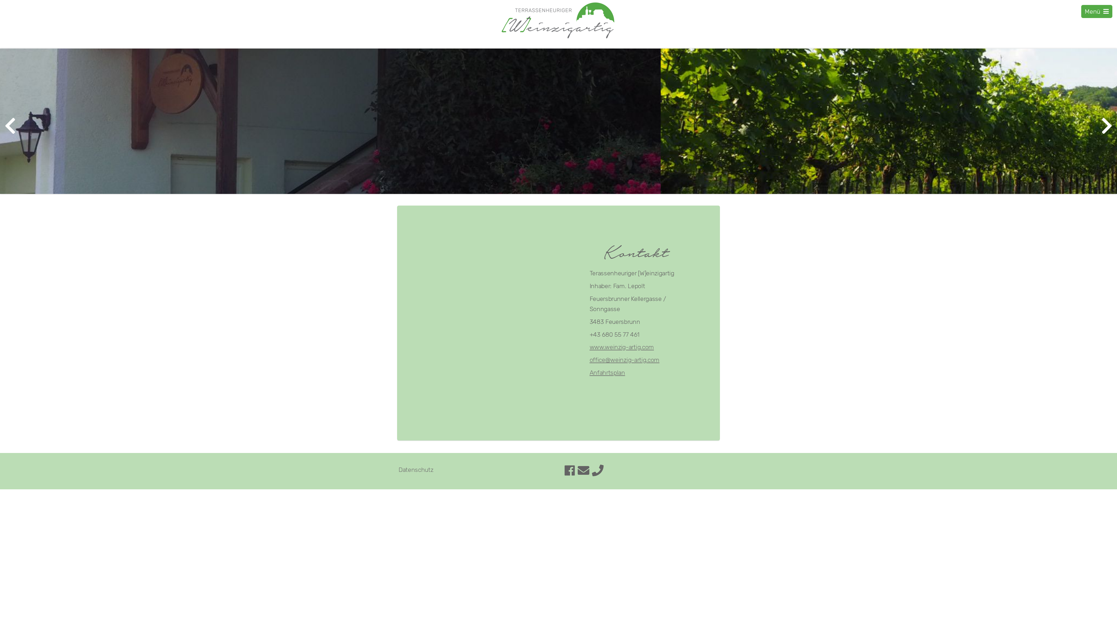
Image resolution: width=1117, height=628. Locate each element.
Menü (1094, 11)
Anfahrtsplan (607, 372)
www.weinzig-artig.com (622, 347)
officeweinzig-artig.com (624, 359)
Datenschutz (416, 469)
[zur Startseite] (558, 38)
